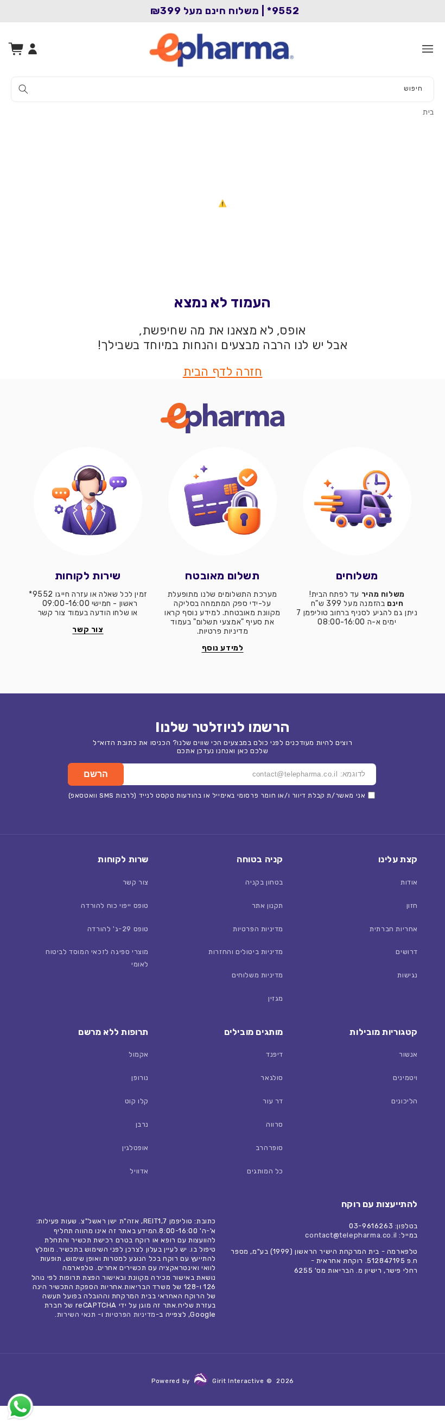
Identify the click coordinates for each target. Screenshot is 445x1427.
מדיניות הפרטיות (258, 929)
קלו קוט (137, 1101)
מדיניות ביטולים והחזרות (245, 952)
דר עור (273, 1101)
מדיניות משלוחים (257, 975)
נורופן (140, 1078)
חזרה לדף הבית (223, 371)
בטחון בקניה (264, 882)
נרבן (142, 1124)
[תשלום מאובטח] (222, 501)
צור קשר (136, 882)
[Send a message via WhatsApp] (20, 1407)
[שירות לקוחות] (88, 501)
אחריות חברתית (394, 929)
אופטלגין (135, 1148)
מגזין (275, 998)
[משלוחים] (357, 501)
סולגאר (271, 1078)
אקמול (139, 1054)
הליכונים (404, 1101)
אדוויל (139, 1171)
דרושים (407, 952)
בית (428, 112)
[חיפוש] (23, 89)
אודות (409, 882)
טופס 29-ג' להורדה (118, 929)
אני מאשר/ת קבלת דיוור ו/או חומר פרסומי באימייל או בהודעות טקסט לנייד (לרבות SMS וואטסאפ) (217, 795)
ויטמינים (405, 1078)
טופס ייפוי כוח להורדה (115, 905)
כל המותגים (265, 1171)
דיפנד (274, 1054)
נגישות (407, 975)
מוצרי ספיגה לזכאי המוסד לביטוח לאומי (97, 958)
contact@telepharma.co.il (351, 1235)
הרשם (96, 774)
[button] (427, 49)
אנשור (408, 1054)
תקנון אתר (267, 905)
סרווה (274, 1124)
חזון (412, 905)
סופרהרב (269, 1148)
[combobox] (222, 89)
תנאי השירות (76, 1314)
